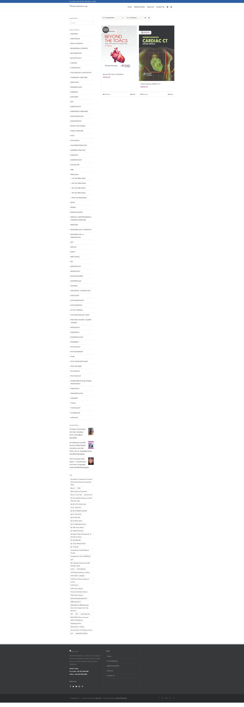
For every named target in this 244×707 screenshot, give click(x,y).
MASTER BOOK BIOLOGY (79, 598)
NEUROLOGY (75, 271)
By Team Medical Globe (78, 543)
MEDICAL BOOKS (77, 212)
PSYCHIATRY (75, 371)
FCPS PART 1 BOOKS (77, 576)
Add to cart (107, 94)
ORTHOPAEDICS (76, 305)
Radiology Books (76, 623)
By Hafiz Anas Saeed (77, 527)
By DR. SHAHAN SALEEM (79, 511)
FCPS (73, 135)
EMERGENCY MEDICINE (79, 111)
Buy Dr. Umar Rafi (76, 495)
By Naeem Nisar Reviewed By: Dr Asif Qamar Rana (81, 535)
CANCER (74, 63)
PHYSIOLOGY (75, 347)
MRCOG (73, 247)
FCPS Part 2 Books (77, 588)
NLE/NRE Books (76, 281)
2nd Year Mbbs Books (79, 183)
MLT (72, 242)
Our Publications (112, 661)
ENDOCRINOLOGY (77, 116)
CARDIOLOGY (76, 68)
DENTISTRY (75, 82)
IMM (72, 169)
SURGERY (74, 398)
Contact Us (111, 675)
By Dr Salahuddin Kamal (78, 524)
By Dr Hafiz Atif (75, 517)
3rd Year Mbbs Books (79, 188)
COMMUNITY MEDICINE (79, 77)
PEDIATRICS (75, 332)
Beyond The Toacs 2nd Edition (113, 74)
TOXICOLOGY (75, 408)
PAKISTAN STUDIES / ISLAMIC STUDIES (81, 321)
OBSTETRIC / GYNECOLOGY (81, 290)
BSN (79, 488)
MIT (72, 614)
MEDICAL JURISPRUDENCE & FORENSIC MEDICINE (81, 218)
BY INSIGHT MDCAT (77, 531)
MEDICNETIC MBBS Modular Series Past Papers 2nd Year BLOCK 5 (80, 607)
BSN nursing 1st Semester (79, 491)
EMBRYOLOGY (76, 106)
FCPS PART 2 (75, 140)
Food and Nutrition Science (79, 592)
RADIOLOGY (75, 388)
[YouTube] (76, 686)
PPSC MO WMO (76, 366)
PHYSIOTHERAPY (77, 352)
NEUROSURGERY (77, 276)
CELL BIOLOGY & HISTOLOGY (81, 72)
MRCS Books (75, 257)
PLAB (72, 356)
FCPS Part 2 (74, 585)
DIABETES (74, 92)
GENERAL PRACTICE (78, 150)
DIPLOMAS (74, 97)
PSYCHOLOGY (76, 376)
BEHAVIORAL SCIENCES (79, 48)
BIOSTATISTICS (76, 58)
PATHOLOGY (75, 327)
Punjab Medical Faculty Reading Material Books (81, 382)
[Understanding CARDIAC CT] (156, 53)
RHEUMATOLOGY (77, 393)
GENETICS (74, 155)
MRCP (73, 252)
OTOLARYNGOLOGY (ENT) (80, 315)
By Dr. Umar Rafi (76, 514)
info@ (94, 1)
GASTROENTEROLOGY (79, 145)
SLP (72, 633)
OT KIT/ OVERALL (77, 310)
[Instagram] (79, 686)
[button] (171, 7)
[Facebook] (70, 686)
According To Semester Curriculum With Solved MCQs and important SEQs (81, 482)
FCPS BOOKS (81, 569)
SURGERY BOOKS (81, 633)
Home (109, 656)
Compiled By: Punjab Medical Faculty (80, 552)
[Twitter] (73, 686)
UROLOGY (74, 417)
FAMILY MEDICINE (77, 131)
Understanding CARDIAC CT (150, 84)
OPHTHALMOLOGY (77, 300)
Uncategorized (75, 413)
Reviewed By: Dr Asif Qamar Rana (81, 630)
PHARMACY (75, 342)
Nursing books (85, 614)
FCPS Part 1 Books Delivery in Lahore (80, 580)
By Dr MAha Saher (76, 521)
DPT (72, 102)
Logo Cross (98, 698)
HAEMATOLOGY (76, 160)
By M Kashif (74, 547)
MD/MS (73, 207)
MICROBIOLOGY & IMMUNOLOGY (77, 236)
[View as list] (149, 18)
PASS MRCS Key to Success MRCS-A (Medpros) (79, 619)
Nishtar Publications (121, 698)
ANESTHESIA (75, 38)
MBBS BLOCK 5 (76, 602)
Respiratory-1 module (77, 627)
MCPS (73, 202)
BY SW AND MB (75, 540)
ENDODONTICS (76, 121)
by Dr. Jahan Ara (76, 507)
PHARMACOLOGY (77, 337)
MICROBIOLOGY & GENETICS (81, 229)
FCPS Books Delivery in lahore (80, 572)
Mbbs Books (75, 174)
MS (72, 261)
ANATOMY (74, 34)
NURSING (74, 286)
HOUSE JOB (75, 165)
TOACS (73, 403)
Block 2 (73, 488)
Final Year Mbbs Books (79, 197)
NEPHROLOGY (76, 266)
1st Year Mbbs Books (79, 178)
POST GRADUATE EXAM (79, 361)
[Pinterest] (82, 686)
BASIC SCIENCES (77, 43)
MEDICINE (74, 225)
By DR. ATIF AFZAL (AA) (78, 504)
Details (133, 94)
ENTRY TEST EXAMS (78, 126)
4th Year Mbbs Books (79, 193)
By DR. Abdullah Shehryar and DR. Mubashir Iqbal (81, 499)
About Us (110, 671)
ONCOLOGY (75, 295)
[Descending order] (123, 18)
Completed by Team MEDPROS (80, 556)
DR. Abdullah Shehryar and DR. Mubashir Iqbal (80, 564)
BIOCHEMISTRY (76, 53)
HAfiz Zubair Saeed (77, 595)
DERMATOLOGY (76, 87)
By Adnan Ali (88, 495)
